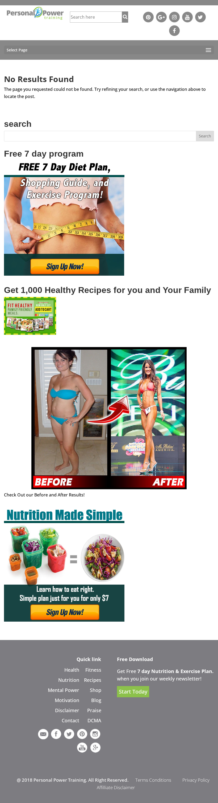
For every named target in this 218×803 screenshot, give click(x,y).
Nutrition (68, 680)
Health (71, 670)
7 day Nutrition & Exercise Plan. (175, 671)
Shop (95, 690)
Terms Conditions (153, 780)
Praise (94, 710)
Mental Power (63, 690)
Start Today (133, 691)
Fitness (93, 670)
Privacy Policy (195, 780)
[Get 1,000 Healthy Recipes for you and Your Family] (30, 333)
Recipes (92, 680)
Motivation (67, 700)
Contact (70, 720)
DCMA (94, 720)
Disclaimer (67, 710)
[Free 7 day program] (64, 274)
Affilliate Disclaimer (116, 787)
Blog (96, 700)
